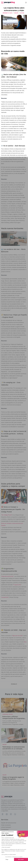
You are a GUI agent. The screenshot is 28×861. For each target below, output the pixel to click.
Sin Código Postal (7, 515)
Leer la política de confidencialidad (8, 854)
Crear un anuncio (6, 825)
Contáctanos (4, 829)
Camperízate (5, 597)
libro (25, 642)
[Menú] (26, 2)
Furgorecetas (17, 584)
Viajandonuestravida (7, 576)
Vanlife (16, 12)
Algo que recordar (17, 635)
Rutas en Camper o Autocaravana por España (12, 524)
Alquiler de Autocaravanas (8, 823)
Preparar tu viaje (7, 12)
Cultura (22, 12)
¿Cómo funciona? (6, 827)
